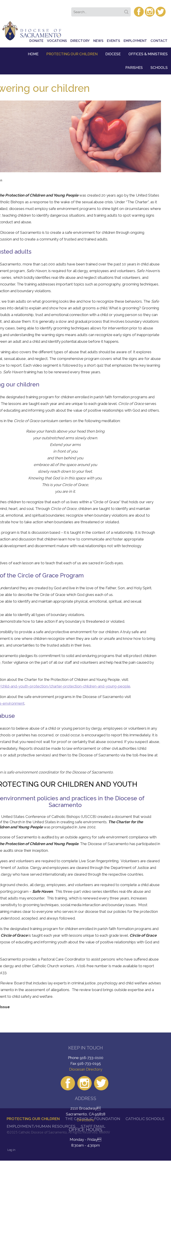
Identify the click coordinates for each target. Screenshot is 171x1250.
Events (113, 41)
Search (127, 10)
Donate (36, 41)
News (98, 41)
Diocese (113, 54)
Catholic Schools (145, 1119)
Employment (135, 41)
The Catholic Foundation (92, 1119)
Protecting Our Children (72, 54)
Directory (80, 41)
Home (33, 54)
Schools (159, 68)
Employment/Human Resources (41, 1126)
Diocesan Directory (85, 1069)
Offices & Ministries (148, 54)
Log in (11, 1149)
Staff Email (93, 1126)
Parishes (134, 68)
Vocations (57, 41)
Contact (159, 41)
